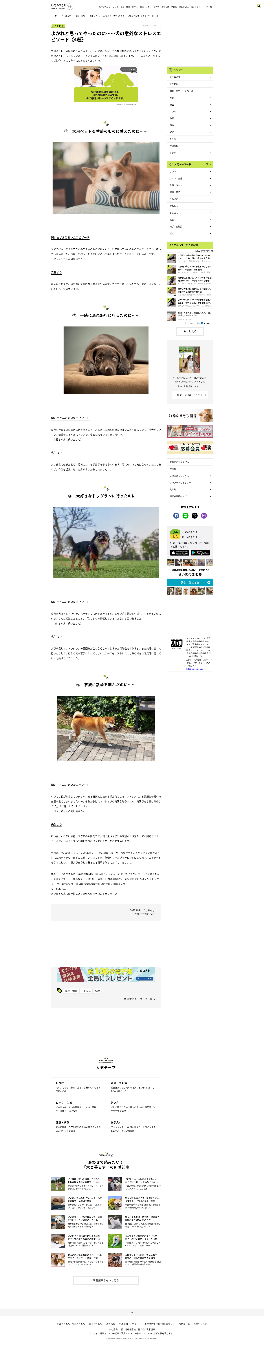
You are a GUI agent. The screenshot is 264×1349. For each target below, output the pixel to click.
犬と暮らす (66, 16)
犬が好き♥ (174, 83)
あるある (174, 212)
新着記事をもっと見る (106, 1280)
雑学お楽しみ (104, 7)
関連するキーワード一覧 (138, 999)
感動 (172, 219)
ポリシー (136, 1324)
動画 (172, 118)
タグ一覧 (208, 7)
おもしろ (174, 205)
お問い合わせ (200, 1324)
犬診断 (173, 489)
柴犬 (172, 233)
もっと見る (190, 331)
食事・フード (176, 185)
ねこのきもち (95, 1324)
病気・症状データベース (181, 90)
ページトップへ (132, 1312)
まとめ (173, 138)
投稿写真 (165, 7)
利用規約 (123, 1324)
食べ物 (156, 7)
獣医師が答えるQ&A (179, 461)
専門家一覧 (184, 1324)
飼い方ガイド (196, 7)
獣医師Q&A (184, 7)
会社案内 (113, 1329)
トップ (54, 16)
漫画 (172, 104)
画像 (172, 125)
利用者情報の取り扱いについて (160, 1324)
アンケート (175, 152)
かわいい (174, 198)
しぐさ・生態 (176, 178)
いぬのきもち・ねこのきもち (71, 1324)
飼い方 (135, 7)
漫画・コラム (145, 7)
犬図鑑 (174, 7)
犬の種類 (174, 145)
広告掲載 (110, 1324)
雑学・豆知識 (176, 226)
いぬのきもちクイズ (179, 475)
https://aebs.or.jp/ (194, 668)
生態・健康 (125, 7)
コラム (173, 111)
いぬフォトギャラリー (180, 482)
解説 (97, 991)
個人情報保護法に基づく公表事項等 (138, 1329)
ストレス (93, 16)
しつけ (115, 7)
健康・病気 (80, 16)
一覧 (206, 164)
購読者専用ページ (178, 496)
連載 (172, 97)
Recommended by (193, 323)
